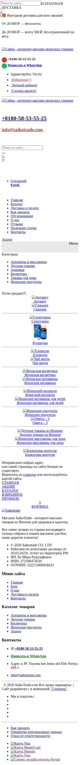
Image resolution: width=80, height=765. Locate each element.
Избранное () (21, 80)
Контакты (18, 232)
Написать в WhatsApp (25, 65)
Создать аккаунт (23, 91)
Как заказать (20, 212)
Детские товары (23, 266)
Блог (14, 586)
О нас (15, 220)
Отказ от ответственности (30, 736)
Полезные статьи (23, 228)
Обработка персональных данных (36, 732)
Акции (7, 239)
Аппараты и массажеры (29, 262)
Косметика (19, 274)
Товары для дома (23, 278)
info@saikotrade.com (22, 129)
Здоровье (17, 270)
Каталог (17, 204)
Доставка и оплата (25, 208)
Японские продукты (26, 282)
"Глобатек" (59, 689)
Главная (17, 200)
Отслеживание (22, 216)
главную (29, 474)
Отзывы (17, 224)
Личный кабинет (24, 85)
